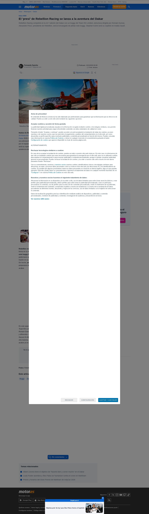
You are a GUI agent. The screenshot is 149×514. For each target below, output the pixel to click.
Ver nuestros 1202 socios (40, 199)
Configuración (87, 400)
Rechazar (69, 400)
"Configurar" (35, 172)
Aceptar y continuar (108, 400)
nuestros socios (60, 164)
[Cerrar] (103, 498)
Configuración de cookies (39, 140)
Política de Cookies (56, 138)
